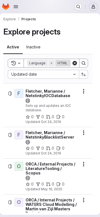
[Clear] (74, 63)
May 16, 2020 (51, 189)
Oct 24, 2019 (51, 122)
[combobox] (43, 74)
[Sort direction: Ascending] (83, 74)
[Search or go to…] (78, 6)
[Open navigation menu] (15, 6)
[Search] (83, 63)
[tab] (13, 47)
